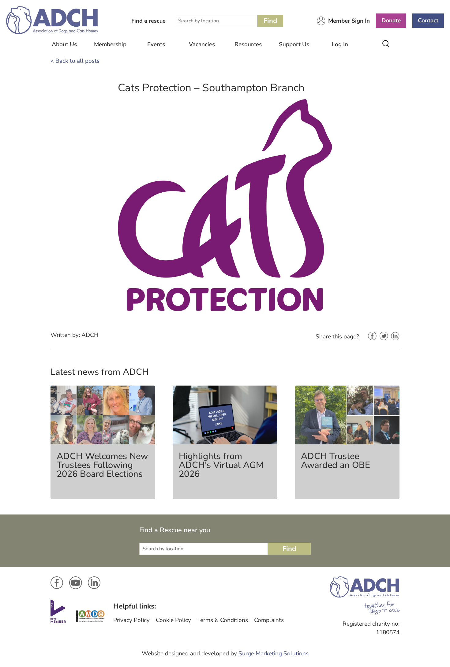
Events (156, 44)
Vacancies (202, 44)
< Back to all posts (75, 61)
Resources (248, 44)
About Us (64, 44)
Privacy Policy (131, 620)
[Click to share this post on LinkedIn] (395, 336)
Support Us (294, 44)
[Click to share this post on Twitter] (384, 336)
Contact (428, 20)
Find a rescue (148, 21)
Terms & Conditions (222, 620)
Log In (340, 44)
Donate (391, 20)
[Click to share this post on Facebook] (372, 336)
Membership (110, 44)
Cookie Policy (173, 620)
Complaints (269, 620)
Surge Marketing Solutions (273, 654)
